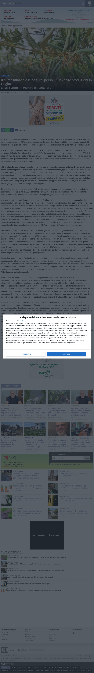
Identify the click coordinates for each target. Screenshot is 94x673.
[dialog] (47, 336)
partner (22, 321)
